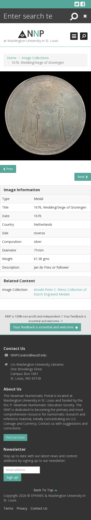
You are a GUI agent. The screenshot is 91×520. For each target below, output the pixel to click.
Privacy (22, 508)
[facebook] (82, 4)
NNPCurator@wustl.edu (28, 355)
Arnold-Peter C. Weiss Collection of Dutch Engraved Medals (60, 291)
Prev (9, 169)
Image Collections (35, 58)
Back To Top (44, 490)
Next (81, 176)
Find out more (15, 437)
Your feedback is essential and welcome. (44, 327)
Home (11, 58)
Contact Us (39, 508)
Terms (8, 508)
